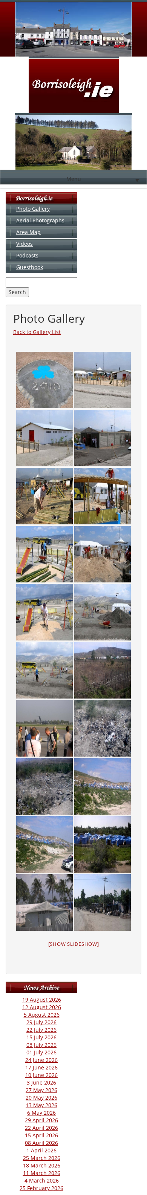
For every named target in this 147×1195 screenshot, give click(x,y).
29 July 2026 (41, 1022)
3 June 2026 (41, 1082)
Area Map (28, 232)
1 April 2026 (41, 1150)
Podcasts (27, 255)
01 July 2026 (41, 1052)
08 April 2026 (41, 1142)
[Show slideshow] (73, 944)
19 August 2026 (41, 999)
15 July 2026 (41, 1037)
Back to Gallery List (37, 332)
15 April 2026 (41, 1135)
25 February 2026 (41, 1188)
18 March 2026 (41, 1165)
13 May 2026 (41, 1105)
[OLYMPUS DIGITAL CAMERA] (44, 380)
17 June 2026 (41, 1067)
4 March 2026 (41, 1180)
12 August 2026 (41, 1007)
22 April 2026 (41, 1127)
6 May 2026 (41, 1112)
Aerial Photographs (40, 220)
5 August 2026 (42, 1014)
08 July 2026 (41, 1044)
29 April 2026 (41, 1120)
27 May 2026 (41, 1090)
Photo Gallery (33, 208)
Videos (24, 243)
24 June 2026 (41, 1059)
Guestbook (29, 267)
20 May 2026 (41, 1097)
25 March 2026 (41, 1157)
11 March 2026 (41, 1173)
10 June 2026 (41, 1075)
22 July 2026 (41, 1029)
